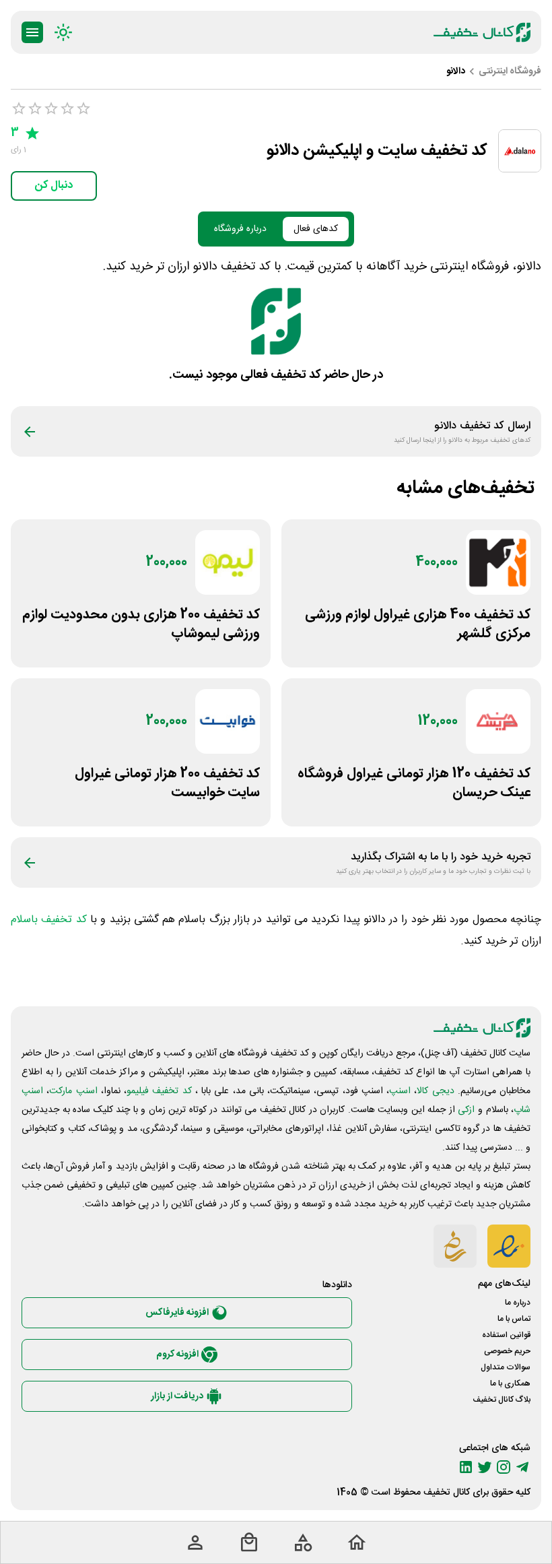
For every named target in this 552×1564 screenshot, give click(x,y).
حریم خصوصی (507, 1351)
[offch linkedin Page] (466, 1467)
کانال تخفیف (446, 1493)
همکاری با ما (510, 1383)
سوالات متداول (505, 1367)
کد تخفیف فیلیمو (159, 1091)
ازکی (466, 1110)
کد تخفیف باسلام (49, 920)
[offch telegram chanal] (522, 1467)
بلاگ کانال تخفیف (501, 1399)
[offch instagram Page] (503, 1467)
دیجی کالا (435, 1091)
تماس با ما (513, 1319)
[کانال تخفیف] (482, 32)
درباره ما (517, 1302)
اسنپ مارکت (73, 1091)
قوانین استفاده (506, 1335)
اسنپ (400, 1091)
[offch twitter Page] (485, 1467)
